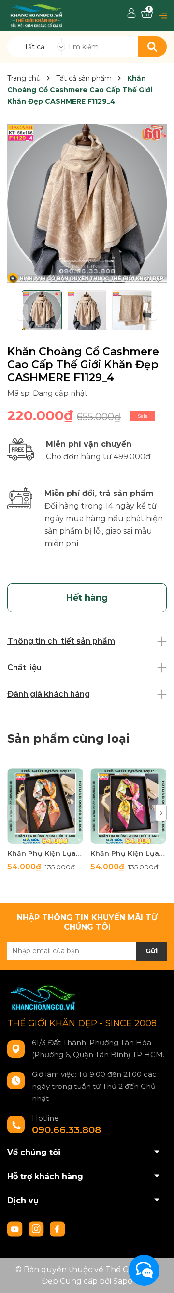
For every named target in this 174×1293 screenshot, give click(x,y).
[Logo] (36, 15)
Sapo (122, 1281)
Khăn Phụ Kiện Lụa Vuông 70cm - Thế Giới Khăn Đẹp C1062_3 (128, 853)
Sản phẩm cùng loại (68, 738)
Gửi (151, 951)
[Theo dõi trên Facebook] (57, 1228)
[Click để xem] (87, 203)
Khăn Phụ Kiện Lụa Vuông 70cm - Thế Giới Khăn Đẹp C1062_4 (45, 853)
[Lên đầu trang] (157, 1276)
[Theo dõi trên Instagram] (37, 1228)
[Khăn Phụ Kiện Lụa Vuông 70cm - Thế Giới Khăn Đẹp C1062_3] (128, 806)
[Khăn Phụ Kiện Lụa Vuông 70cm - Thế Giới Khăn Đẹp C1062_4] (45, 806)
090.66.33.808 (66, 1130)
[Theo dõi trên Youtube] (16, 1228)
